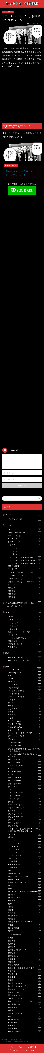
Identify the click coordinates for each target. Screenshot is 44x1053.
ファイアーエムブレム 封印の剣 (24, 582)
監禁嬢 (24, 980)
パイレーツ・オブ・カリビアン (24, 660)
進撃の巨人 (24, 1007)
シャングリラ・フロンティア (24, 733)
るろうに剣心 (24, 694)
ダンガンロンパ (24, 542)
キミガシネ (24, 539)
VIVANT (24, 617)
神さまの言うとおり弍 (24, 986)
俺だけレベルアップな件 (24, 876)
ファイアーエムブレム (24, 579)
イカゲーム (24, 620)
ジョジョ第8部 (24, 762)
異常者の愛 (24, 974)
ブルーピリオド (24, 823)
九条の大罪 (24, 867)
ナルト (24, 802)
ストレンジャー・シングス (24, 632)
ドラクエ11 (15, 548)
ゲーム (23, 525)
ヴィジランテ (24, 858)
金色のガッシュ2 (24, 1013)
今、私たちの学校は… (24, 638)
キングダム (24, 715)
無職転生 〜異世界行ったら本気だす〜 (24, 968)
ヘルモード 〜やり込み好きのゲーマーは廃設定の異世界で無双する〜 (24, 830)
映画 (22, 653)
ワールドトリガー (8, 11)
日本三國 (24, 947)
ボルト (24, 837)
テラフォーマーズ (24, 784)
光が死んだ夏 (24, 880)
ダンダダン (24, 774)
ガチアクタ (24, 709)
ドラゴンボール (24, 796)
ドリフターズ (24, 799)
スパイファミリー (24, 765)
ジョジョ (24, 739)
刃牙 (24, 885)
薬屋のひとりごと (24, 998)
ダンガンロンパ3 (24, 519)
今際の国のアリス (24, 873)
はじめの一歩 (24, 688)
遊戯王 (24, 1010)
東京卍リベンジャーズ (24, 950)
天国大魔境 (24, 916)
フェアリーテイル (24, 814)
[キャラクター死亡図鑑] (22, 5)
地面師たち (24, 641)
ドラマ (23, 612)
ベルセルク (24, 834)
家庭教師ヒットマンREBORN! (24, 922)
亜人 (24, 870)
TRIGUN (24, 682)
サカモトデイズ (24, 724)
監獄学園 (24, 977)
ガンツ (24, 712)
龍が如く (24, 591)
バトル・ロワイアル (24, 808)
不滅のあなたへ (24, 864)
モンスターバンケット (24, 846)
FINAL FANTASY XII (24, 533)
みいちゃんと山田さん (24, 691)
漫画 (23, 667)
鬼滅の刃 (24, 1025)
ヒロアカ (24, 811)
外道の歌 (24, 913)
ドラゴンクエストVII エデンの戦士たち (24, 560)
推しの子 (24, 941)
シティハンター (24, 730)
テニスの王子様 (24, 781)
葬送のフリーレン (24, 995)
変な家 (24, 910)
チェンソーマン (24, 778)
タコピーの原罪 (24, 772)
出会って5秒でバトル (24, 883)
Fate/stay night (24, 673)
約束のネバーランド (24, 989)
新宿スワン (24, 944)
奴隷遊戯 (24, 919)
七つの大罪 (24, 861)
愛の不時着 (24, 647)
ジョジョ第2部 (16, 745)
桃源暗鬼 (24, 959)
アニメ (22, 515)
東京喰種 (24, 953)
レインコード (24, 585)
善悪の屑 (24, 901)
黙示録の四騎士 (24, 1031)
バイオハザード (24, 569)
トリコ (24, 790)
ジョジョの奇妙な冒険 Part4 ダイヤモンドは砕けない (24, 750)
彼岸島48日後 (16, 934)
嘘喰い (24, 904)
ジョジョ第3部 (24, 759)
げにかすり (24, 685)
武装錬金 (24, 962)
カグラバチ (24, 706)
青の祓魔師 (24, 1022)
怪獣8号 (24, 938)
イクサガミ (24, 629)
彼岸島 (24, 931)
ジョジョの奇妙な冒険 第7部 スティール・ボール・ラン (22, 604)
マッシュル (24, 840)
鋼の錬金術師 (24, 1019)
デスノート (24, 787)
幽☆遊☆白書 (24, 928)
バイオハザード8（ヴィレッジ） (22, 572)
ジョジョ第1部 (16, 742)
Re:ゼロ (24, 679)
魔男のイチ (24, 1028)
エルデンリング (24, 536)
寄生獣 (24, 925)
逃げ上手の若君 (24, 1004)
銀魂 (24, 1016)
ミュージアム (24, 843)
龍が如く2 (24, 594)
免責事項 (31, 1047)
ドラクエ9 (14, 554)
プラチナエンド (24, 826)
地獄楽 (24, 907)
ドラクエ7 (14, 551)
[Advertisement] (22, 95)
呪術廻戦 (24, 895)
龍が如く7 (24, 597)
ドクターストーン (24, 793)
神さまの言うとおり (24, 983)
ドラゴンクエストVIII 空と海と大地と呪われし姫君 (24, 565)
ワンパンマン (24, 849)
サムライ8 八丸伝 (24, 727)
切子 (24, 889)
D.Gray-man (24, 669)
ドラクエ (24, 545)
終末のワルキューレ (24, 992)
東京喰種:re (24, 956)
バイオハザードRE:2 (18, 575)
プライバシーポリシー (17, 1047)
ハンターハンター (24, 805)
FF (24, 530)
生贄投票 (24, 971)
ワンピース (24, 852)
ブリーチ (24, 820)
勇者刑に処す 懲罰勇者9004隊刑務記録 (24, 892)
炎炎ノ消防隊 (24, 965)
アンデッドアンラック (24, 697)
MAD (24, 676)
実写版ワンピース (24, 644)
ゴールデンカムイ (24, 721)
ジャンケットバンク (24, 736)
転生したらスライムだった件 (24, 1001)
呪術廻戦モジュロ (24, 898)
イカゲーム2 (24, 623)
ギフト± (24, 718)
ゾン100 (24, 769)
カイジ (24, 703)
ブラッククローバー (24, 817)
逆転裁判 (24, 588)
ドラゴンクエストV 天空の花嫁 (24, 557)
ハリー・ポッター (24, 657)
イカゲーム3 (24, 626)
